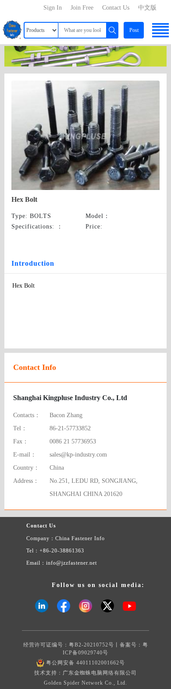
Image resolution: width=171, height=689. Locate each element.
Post (134, 30)
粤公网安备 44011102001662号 (85, 663)
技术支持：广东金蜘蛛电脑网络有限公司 (85, 673)
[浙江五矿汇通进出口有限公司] (85, 55)
